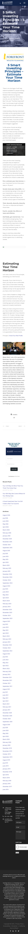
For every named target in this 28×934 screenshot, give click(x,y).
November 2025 (7, 542)
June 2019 (5, 766)
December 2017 (7, 786)
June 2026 (5, 521)
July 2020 (5, 727)
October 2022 (7, 648)
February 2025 (7, 568)
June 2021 (5, 695)
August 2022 (6, 654)
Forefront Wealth (8, 40)
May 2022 (5, 662)
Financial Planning (14, 38)
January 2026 (6, 536)
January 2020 (6, 745)
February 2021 (7, 707)
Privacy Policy (19, 924)
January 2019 (6, 769)
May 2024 (5, 595)
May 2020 (5, 733)
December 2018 (7, 772)
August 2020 (6, 724)
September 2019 (7, 757)
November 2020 (7, 716)
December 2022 (7, 645)
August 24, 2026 (7, 490)
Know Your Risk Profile (16, 335)
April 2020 (6, 736)
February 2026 (7, 533)
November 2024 (7, 577)
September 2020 (7, 721)
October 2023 (7, 615)
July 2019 (5, 763)
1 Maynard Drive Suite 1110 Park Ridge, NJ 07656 (8, 811)
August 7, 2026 (7, 505)
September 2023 (7, 618)
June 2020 (5, 730)
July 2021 (5, 692)
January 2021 (6, 710)
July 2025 (5, 553)
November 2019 (7, 751)
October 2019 (7, 754)
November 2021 (7, 680)
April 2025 (6, 562)
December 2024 (7, 574)
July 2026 (5, 518)
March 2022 (6, 668)
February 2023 (7, 639)
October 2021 (7, 683)
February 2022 (7, 671)
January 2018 (6, 783)
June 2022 (5, 660)
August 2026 (6, 515)
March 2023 (6, 636)
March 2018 (6, 778)
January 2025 (6, 571)
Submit (17, 852)
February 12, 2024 (10, 34)
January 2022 (6, 674)
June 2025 (5, 556)
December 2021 (7, 677)
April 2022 (6, 665)
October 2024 (7, 580)
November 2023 (7, 612)
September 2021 (7, 686)
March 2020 (6, 739)
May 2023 (5, 630)
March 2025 (6, 565)
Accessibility (6, 926)
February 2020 (7, 742)
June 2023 (5, 627)
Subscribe (14, 469)
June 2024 (5, 592)
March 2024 (6, 601)
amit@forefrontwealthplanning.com (8, 820)
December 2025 (7, 539)
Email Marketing (11, 476)
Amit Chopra (9, 36)
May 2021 (5, 698)
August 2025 (6, 550)
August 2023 (6, 621)
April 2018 (6, 775)
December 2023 (7, 609)
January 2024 (6, 606)
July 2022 (5, 657)
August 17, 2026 (7, 497)
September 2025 (7, 547)
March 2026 (6, 530)
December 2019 (7, 748)
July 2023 (5, 624)
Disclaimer (14, 926)
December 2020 (7, 713)
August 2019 (6, 760)
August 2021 (6, 689)
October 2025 (7, 545)
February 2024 (7, 604)
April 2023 (6, 633)
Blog (6, 38)
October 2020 (7, 719)
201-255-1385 (8, 816)
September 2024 (7, 583)
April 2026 (6, 527)
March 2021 (6, 704)
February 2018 (7, 780)
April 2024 (6, 598)
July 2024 (5, 589)
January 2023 (6, 642)
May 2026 (5, 524)
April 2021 (6, 701)
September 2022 (7, 651)
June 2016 (5, 789)
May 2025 (5, 559)
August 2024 (6, 586)
